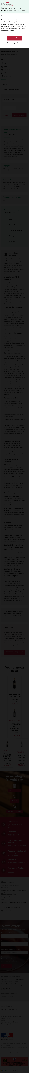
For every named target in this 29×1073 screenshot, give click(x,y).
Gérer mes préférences (14, 43)
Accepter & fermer (14, 38)
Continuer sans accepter (8, 15)
